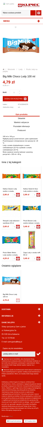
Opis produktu (22, 114)
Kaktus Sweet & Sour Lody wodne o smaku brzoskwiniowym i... (30, 191)
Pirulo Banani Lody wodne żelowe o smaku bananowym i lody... (31, 223)
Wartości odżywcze (21, 122)
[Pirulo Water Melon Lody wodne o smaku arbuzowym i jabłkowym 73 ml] (11, 240)
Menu (6, 21)
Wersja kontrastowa (14, 421)
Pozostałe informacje (21, 126)
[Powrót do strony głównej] (4, 69)
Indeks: (5, 104)
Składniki (21, 118)
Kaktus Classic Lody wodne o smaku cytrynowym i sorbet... (10, 191)
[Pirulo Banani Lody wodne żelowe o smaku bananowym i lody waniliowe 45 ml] (31, 208)
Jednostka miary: (8, 107)
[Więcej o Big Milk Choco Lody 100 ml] (11, 280)
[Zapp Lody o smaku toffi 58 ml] (31, 240)
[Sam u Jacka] (9, 5)
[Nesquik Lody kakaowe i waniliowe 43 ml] (11, 208)
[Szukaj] (33, 12)
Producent (22, 130)
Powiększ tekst (31, 421)
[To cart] (18, 195)
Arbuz (11, 416)
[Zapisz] (38, 354)
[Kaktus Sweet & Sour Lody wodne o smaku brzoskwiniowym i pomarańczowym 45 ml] (31, 176)
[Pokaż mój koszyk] (38, 12)
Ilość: (5, 92)
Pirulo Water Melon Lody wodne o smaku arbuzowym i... (10, 255)
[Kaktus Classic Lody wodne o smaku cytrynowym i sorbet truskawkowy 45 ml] (11, 176)
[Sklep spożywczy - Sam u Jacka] (29, 5)
